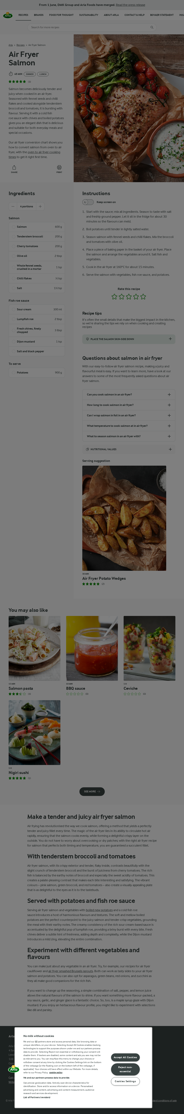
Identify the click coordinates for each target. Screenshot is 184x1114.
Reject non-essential (125, 1069)
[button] (14, 1070)
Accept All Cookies (125, 1057)
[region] (83, 1067)
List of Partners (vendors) (36, 1097)
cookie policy (56, 1072)
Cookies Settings (125, 1081)
